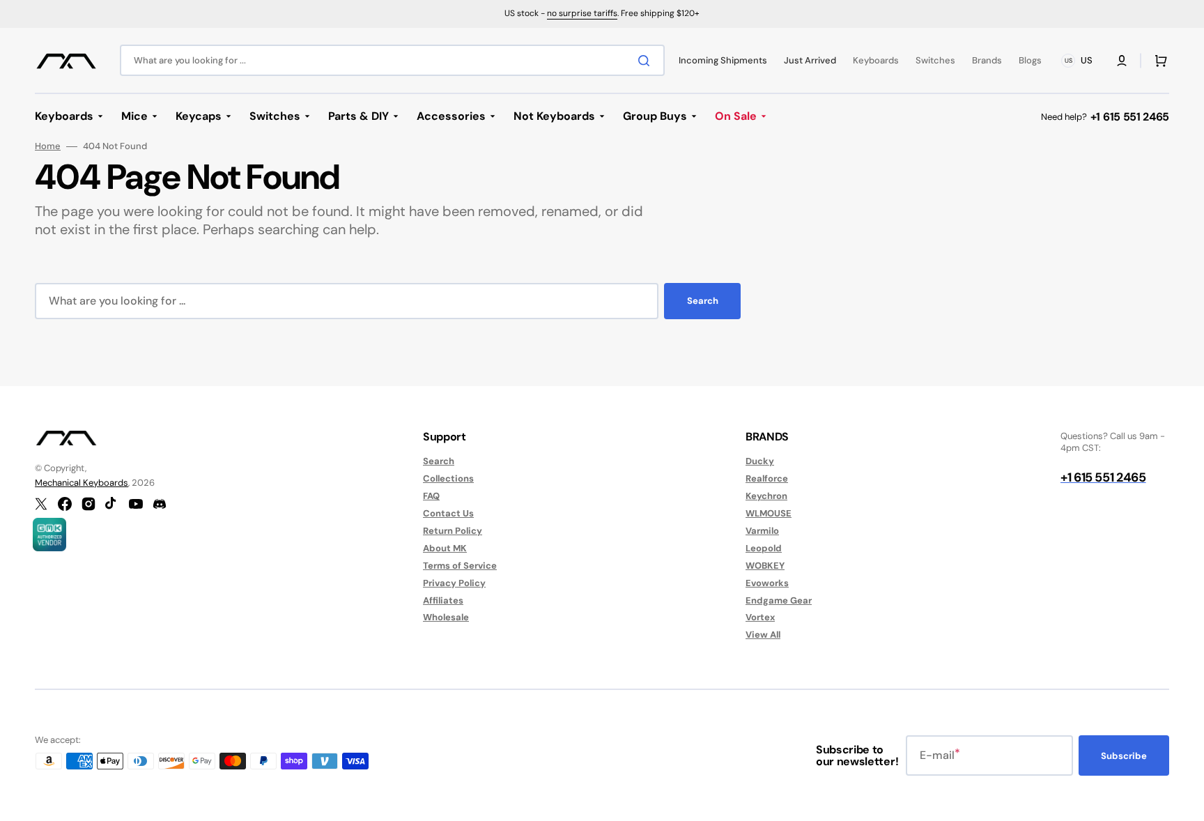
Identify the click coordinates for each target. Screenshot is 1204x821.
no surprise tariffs (582, 13)
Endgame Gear (779, 600)
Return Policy (452, 531)
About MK (445, 548)
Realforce (767, 478)
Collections (448, 478)
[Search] (646, 60)
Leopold (764, 548)
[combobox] (392, 60)
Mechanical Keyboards (81, 483)
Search (702, 301)
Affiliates (443, 600)
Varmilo (762, 531)
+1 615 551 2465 (1129, 116)
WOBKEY (765, 565)
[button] (1121, 60)
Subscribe (1124, 756)
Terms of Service (460, 565)
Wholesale (446, 617)
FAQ (431, 496)
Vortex (760, 617)
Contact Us (448, 513)
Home (48, 146)
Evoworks (767, 583)
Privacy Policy (454, 583)
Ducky (760, 461)
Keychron (766, 496)
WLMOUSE (769, 513)
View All (763, 634)
